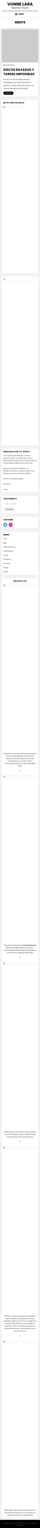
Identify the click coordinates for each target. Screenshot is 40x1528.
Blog (4, 543)
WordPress (20, 1525)
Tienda (5, 555)
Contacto (6, 563)
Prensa (5, 568)
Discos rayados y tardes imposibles (19, 72)
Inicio (5, 539)
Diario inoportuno (9, 547)
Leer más (8, 93)
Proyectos (7, 559)
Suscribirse (9, 509)
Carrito (5, 572)
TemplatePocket (22, 1523)
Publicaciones (8, 551)
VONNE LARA (20, 4)
